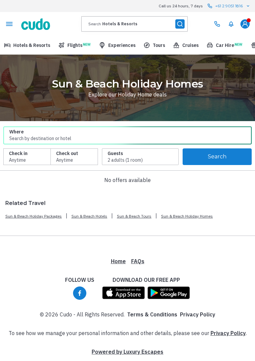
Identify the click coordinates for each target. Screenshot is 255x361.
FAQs (137, 261)
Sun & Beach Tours (134, 216)
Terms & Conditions (152, 314)
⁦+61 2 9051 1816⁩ (229, 5)
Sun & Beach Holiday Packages (33, 216)
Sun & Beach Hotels (89, 216)
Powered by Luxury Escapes (127, 351)
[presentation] (134, 24)
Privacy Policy (197, 314)
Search (217, 156)
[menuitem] (231, 24)
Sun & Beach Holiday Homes (187, 216)
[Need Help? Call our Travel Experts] (217, 24)
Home (118, 261)
